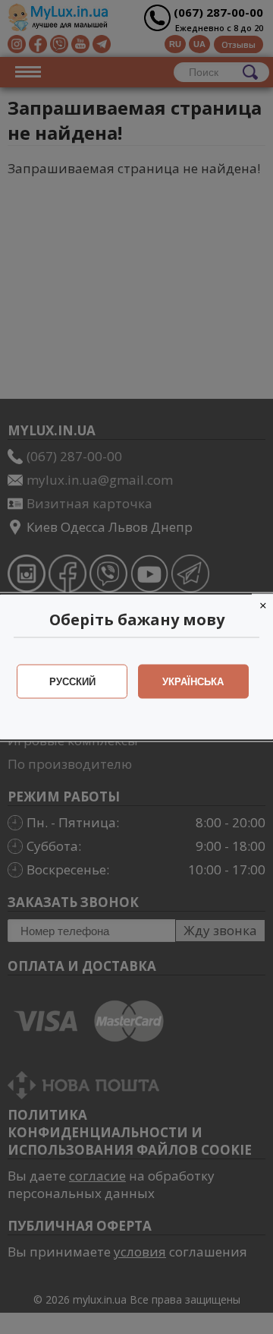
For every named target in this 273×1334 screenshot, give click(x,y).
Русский (72, 682)
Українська (193, 682)
